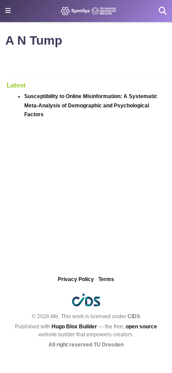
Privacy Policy (76, 279)
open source (141, 327)
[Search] (163, 11)
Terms (106, 279)
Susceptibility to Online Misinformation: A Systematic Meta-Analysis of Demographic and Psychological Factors (90, 105)
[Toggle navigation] (8, 11)
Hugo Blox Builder (74, 327)
